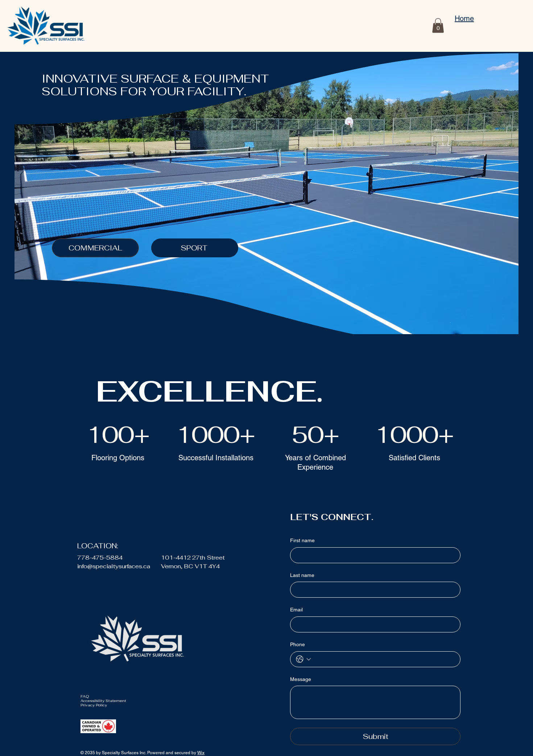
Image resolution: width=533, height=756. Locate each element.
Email (296, 609)
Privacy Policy (93, 705)
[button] (438, 25)
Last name (302, 575)
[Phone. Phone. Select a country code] (303, 659)
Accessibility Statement (104, 700)
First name (302, 540)
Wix (200, 752)
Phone (297, 644)
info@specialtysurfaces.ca (113, 566)
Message (300, 679)
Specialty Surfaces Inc (123, 752)
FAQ (84, 696)
